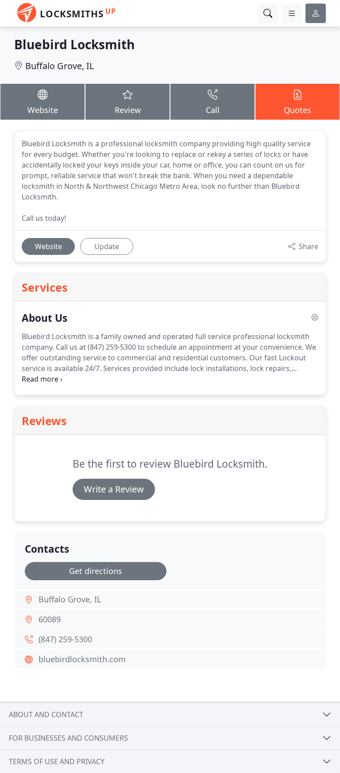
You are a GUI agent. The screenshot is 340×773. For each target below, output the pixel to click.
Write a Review (114, 489)
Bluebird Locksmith (74, 44)
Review (128, 110)
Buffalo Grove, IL (59, 66)
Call (213, 110)
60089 (50, 619)
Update (106, 246)
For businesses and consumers (68, 738)
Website (42, 110)
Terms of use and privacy (56, 761)
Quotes (297, 110)
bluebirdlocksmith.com (82, 659)
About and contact (46, 714)
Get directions (95, 571)
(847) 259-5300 (65, 639)
